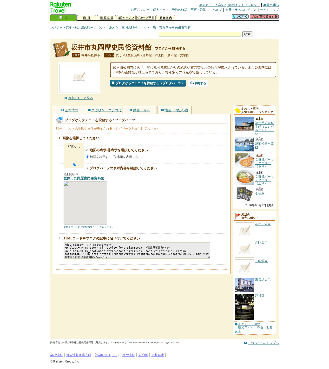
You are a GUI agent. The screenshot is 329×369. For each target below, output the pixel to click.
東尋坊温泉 (263, 279)
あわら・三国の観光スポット (129, 27)
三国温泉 (261, 261)
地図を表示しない (129, 157)
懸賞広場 (106, 17)
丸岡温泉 (261, 242)
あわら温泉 (263, 224)
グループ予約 (146, 17)
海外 (86, 17)
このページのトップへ (263, 343)
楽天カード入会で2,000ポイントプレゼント (229, 5)
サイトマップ (269, 10)
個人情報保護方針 (78, 355)
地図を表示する (101, 157)
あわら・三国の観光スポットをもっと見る (255, 327)
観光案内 (165, 17)
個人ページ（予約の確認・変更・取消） (181, 10)
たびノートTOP (61, 27)
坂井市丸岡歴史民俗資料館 (172, 27)
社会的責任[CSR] (106, 355)
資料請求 (157, 355)
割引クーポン (126, 17)
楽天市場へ (271, 5)
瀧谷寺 (259, 295)
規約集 (143, 355)
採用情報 (128, 355)
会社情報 (56, 355)
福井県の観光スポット (90, 27)
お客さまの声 (140, 10)
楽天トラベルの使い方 (241, 10)
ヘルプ (217, 10)
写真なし (74, 146)
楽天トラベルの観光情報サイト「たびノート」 (89, 226)
